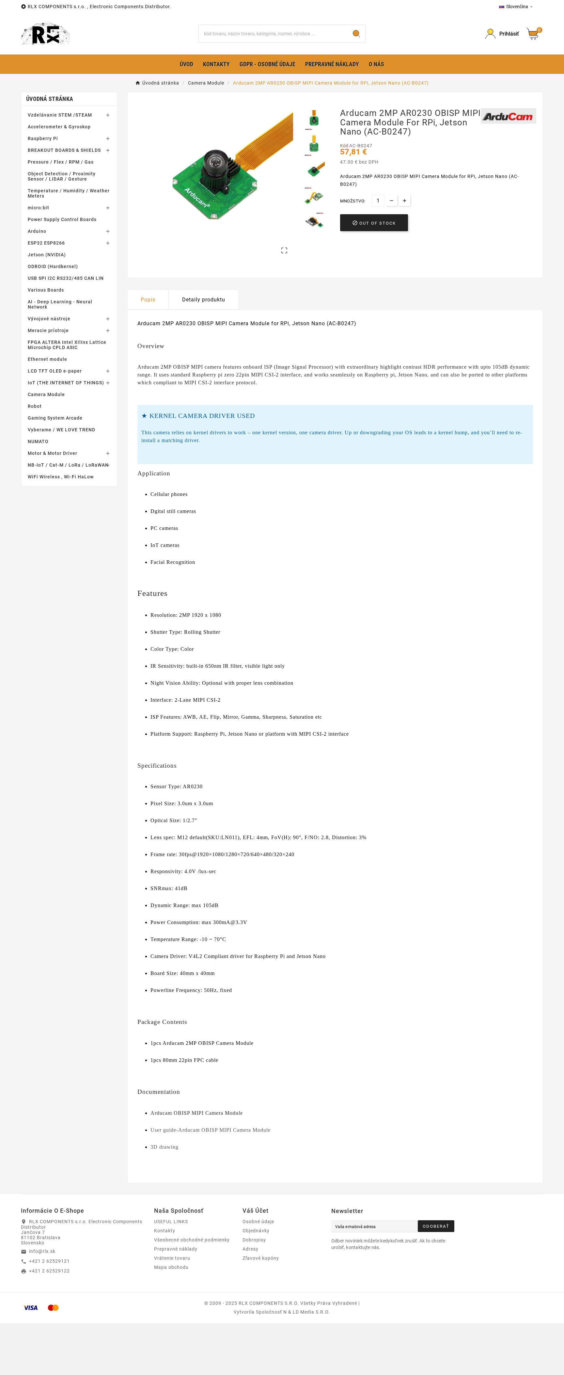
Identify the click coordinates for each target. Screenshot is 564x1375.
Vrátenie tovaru (172, 1258)
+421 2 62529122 (49, 1270)
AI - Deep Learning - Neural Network (60, 304)
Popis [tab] (148, 299)
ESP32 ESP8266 (46, 243)
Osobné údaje (258, 1221)
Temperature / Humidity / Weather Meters (69, 193)
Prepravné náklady (175, 1249)
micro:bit (38, 207)
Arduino (37, 231)
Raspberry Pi (43, 138)
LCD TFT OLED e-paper (55, 371)
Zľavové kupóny (261, 1258)
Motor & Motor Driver (52, 453)
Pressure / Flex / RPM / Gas (61, 162)
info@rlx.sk (42, 1251)
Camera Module (46, 394)
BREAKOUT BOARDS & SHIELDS (64, 150)
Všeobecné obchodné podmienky (192, 1239)
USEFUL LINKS (171, 1221)
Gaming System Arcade (55, 418)
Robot (35, 406)
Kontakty (164, 1230)
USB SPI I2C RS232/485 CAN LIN (66, 278)
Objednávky (256, 1230)
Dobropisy (254, 1239)
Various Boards (46, 290)
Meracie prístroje (48, 330)
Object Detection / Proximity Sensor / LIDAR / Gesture (62, 176)
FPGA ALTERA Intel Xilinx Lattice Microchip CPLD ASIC (67, 345)
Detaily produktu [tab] (203, 299)
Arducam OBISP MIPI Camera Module (196, 1113)
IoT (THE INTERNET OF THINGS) (66, 382)
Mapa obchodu (171, 1267)
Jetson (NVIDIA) (47, 254)
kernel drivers (210, 432)
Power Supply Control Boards (62, 219)
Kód (344, 145)
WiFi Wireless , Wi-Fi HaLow (61, 476)
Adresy (250, 1249)
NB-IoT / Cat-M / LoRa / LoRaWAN (68, 465)
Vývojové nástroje (49, 318)
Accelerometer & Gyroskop (59, 126)
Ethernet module (47, 359)
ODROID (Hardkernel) (53, 266)
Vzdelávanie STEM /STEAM (60, 115)
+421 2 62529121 (49, 1261)
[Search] (356, 33)
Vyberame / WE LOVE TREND (61, 429)
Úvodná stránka (49, 98)
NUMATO (38, 441)
